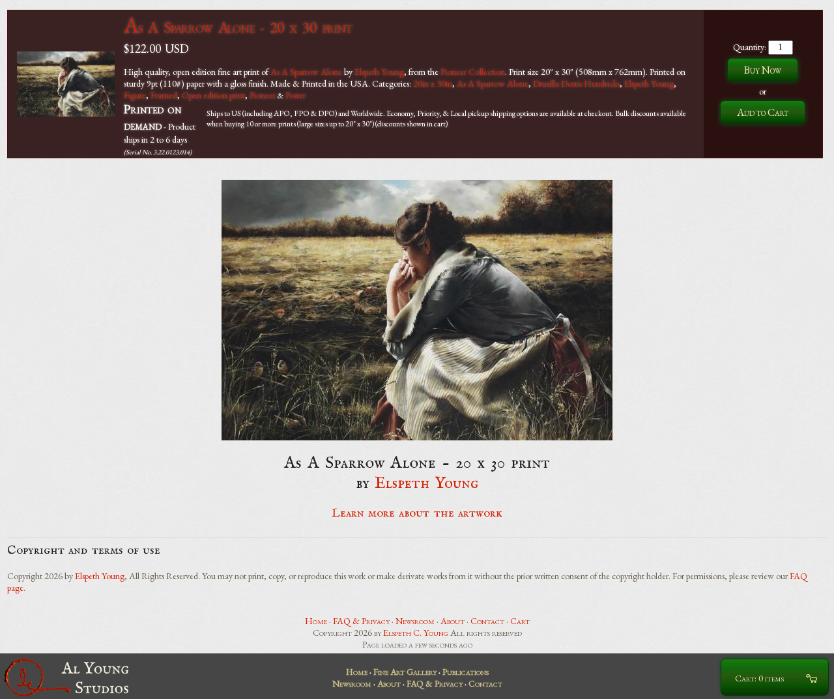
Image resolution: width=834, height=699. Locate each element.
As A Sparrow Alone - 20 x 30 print (238, 27)
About (452, 621)
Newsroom (415, 621)
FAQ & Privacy (361, 621)
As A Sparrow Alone (306, 72)
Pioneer (263, 95)
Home (316, 621)
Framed (164, 95)
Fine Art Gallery (405, 672)
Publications (465, 672)
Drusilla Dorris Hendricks (576, 83)
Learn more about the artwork (417, 513)
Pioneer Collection (472, 72)
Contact (487, 621)
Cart (520, 621)
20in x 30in (432, 83)
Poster (295, 95)
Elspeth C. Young (415, 632)
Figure (135, 95)
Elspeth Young (379, 72)
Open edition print (213, 95)
